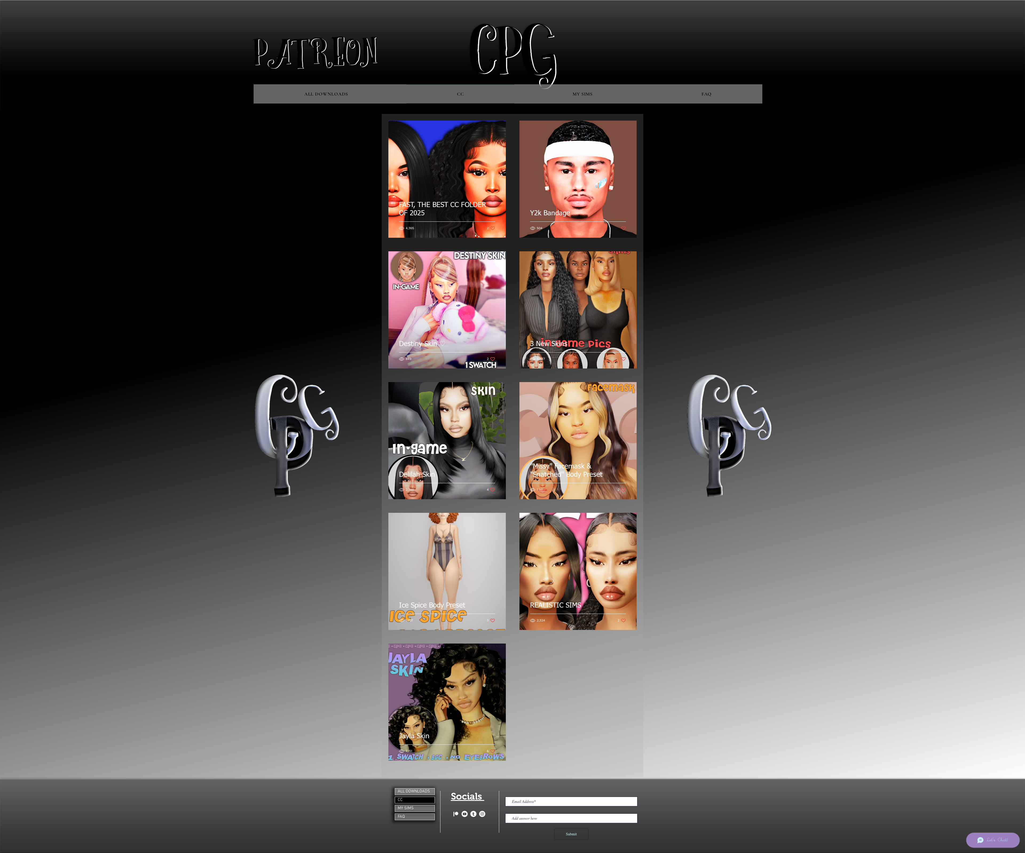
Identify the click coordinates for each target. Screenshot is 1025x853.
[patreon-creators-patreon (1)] (456, 814)
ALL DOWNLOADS (414, 791)
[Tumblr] (473, 814)
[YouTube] (465, 814)
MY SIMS (406, 808)
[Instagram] (482, 814)
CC (400, 800)
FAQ (401, 816)
